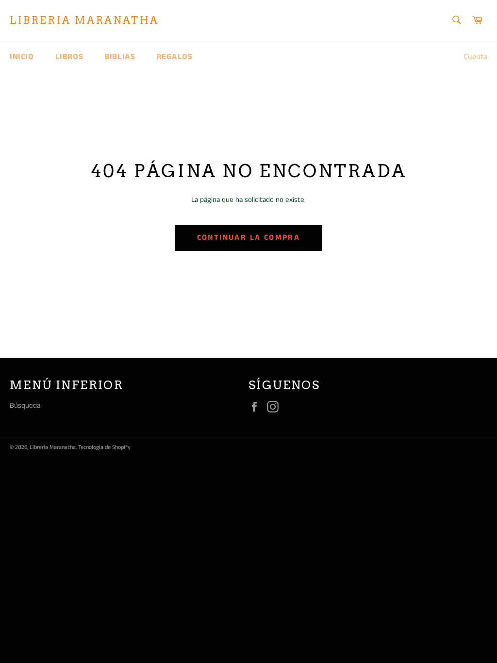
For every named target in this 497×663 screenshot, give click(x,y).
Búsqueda (25, 405)
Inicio (22, 57)
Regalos (174, 57)
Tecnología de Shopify (104, 447)
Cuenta (475, 57)
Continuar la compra (248, 237)
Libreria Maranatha (84, 20)
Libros (69, 57)
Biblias (119, 57)
